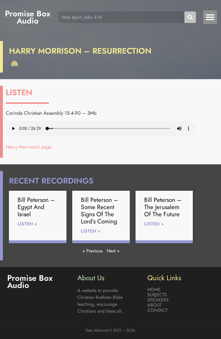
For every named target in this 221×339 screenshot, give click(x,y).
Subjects (157, 294)
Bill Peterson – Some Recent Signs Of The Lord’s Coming (99, 211)
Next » (113, 251)
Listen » (27, 224)
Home (154, 289)
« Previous (92, 251)
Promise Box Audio (27, 17)
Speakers (158, 300)
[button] (210, 17)
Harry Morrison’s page (29, 146)
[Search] (190, 17)
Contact (157, 310)
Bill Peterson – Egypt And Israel (36, 207)
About (154, 305)
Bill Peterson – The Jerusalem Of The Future (163, 207)
